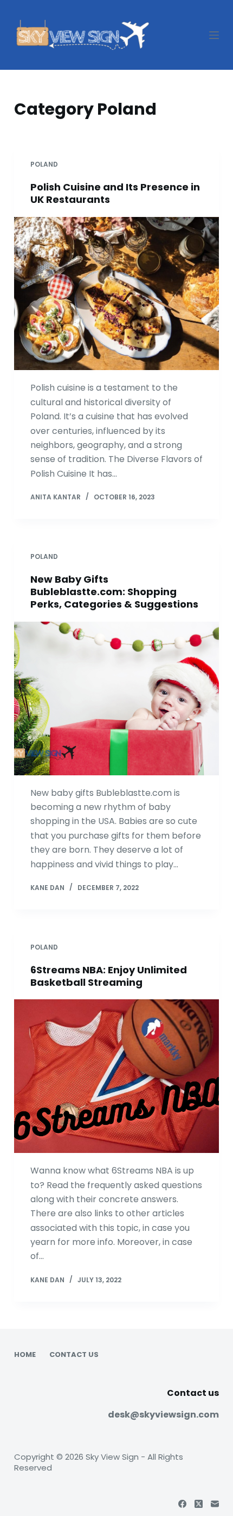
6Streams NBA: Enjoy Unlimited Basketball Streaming (108, 976)
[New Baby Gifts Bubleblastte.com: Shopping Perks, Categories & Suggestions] (116, 698)
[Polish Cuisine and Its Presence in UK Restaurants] (116, 294)
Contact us (74, 1355)
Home (25, 1355)
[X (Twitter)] (199, 1504)
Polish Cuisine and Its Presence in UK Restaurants (115, 193)
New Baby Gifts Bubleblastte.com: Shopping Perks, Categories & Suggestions (114, 591)
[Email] (215, 1504)
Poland (44, 164)
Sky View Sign (112, 1456)
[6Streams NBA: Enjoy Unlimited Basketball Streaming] (116, 1076)
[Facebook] (182, 1504)
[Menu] (214, 35)
